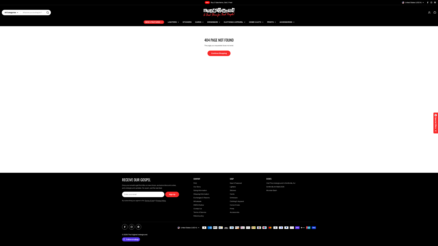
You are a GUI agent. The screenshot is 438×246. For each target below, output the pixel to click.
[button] (435, 123)
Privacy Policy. (161, 200)
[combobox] (26, 12)
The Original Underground (137, 235)
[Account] (429, 12)
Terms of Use (149, 200)
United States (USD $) (413, 2)
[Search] (47, 12)
